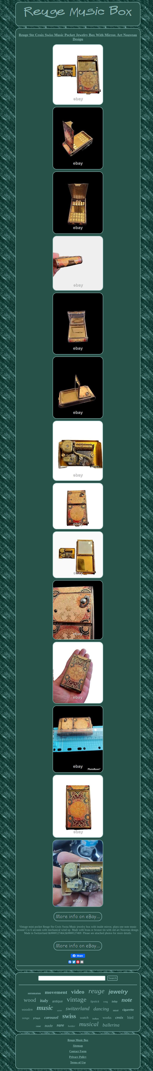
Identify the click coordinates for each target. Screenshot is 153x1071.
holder (71, 1026)
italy (44, 1000)
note (127, 999)
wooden (27, 1009)
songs (25, 1018)
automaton (34, 993)
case (38, 1026)
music (45, 1007)
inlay (115, 1001)
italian (95, 1018)
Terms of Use (78, 1062)
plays (36, 1018)
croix (119, 1017)
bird (130, 1017)
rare (60, 1025)
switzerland (77, 1008)
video (77, 991)
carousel (51, 1017)
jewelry (118, 992)
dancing (101, 1008)
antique (57, 1001)
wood (30, 1000)
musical (89, 1024)
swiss (69, 1016)
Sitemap (78, 1045)
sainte (59, 1010)
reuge (96, 991)
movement (56, 992)
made (49, 1026)
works (107, 1018)
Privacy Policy (77, 1056)
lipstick (94, 1001)
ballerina (111, 1025)
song (105, 1001)
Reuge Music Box (78, 1040)
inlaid (115, 1010)
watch (84, 1018)
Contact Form (77, 1051)
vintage (76, 999)
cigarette (128, 1009)
